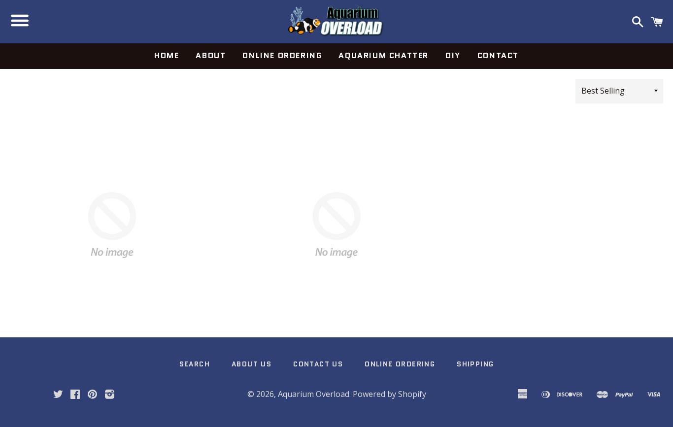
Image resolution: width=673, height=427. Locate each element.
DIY (453, 55)
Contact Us (318, 364)
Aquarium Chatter (383, 55)
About (211, 55)
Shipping (475, 364)
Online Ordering (282, 55)
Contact (498, 55)
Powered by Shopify (389, 394)
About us (251, 364)
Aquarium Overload (313, 394)
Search (194, 364)
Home (166, 55)
